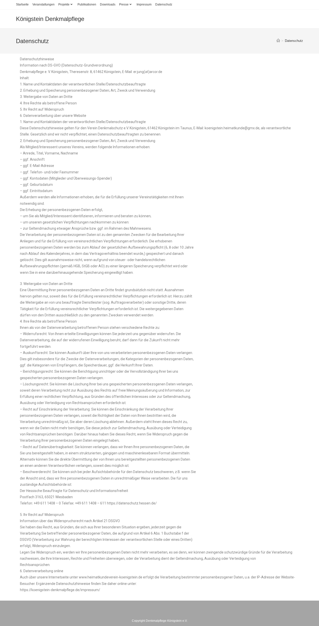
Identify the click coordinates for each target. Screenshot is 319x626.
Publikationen (87, 4)
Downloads (107, 4)
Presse (124, 4)
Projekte (64, 4)
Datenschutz (163, 4)
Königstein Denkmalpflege (50, 18)
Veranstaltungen (43, 4)
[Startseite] (278, 41)
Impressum (144, 4)
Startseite (22, 4)
